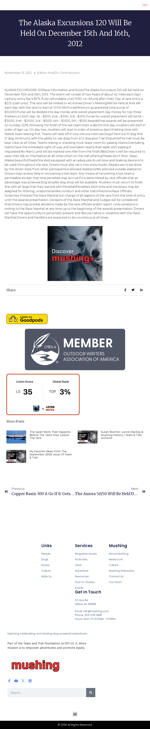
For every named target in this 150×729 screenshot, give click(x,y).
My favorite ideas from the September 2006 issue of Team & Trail (50, 454)
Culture (46, 571)
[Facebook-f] (9, 680)
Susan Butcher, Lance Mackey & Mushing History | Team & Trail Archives (122, 435)
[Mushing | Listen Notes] (43, 414)
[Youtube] (16, 680)
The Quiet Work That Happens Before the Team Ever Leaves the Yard (50, 435)
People (45, 554)
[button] (75, 714)
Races (45, 565)
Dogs (44, 559)
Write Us (46, 576)
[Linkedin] (30, 680)
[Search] (90, 692)
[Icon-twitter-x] (23, 680)
